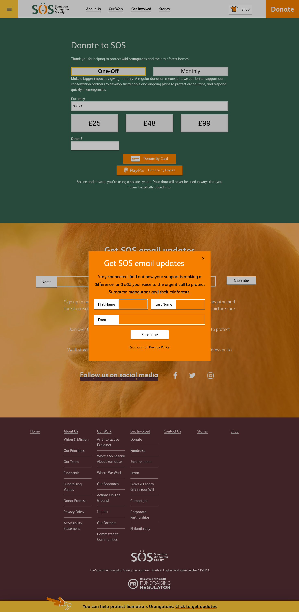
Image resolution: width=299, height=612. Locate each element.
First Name (106, 304)
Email (102, 319)
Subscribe (149, 334)
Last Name (163, 304)
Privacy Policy (159, 347)
